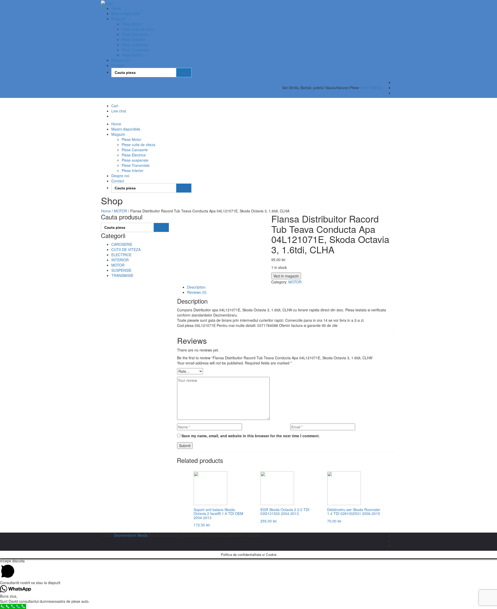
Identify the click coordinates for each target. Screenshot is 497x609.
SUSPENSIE (121, 270)
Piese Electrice (134, 39)
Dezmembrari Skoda (131, 535)
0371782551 (372, 87)
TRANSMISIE (122, 275)
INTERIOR (120, 259)
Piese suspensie (135, 44)
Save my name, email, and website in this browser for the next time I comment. (250, 435)
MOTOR (120, 210)
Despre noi (120, 60)
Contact (117, 65)
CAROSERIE (121, 244)
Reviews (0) (197, 292)
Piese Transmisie (136, 49)
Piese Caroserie (135, 34)
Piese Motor (131, 23)
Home (116, 8)
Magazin (118, 18)
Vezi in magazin (286, 275)
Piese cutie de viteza (138, 29)
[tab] (291, 287)
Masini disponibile (125, 13)
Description (196, 287)
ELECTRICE (121, 254)
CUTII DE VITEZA (126, 249)
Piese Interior (132, 55)
